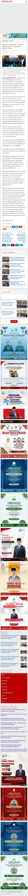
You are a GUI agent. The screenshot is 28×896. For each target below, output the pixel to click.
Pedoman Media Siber (5, 894)
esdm (3, 674)
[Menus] (26, 1)
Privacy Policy (8, 892)
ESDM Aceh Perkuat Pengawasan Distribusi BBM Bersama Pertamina (17, 271)
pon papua (4, 680)
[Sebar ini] (4, 245)
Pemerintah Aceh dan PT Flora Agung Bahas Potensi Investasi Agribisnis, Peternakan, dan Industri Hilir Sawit (7, 237)
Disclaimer (20, 892)
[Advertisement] (14, 18)
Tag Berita (4, 689)
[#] (14, 35)
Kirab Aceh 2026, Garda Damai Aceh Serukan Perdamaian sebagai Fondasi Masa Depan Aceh (8, 305)
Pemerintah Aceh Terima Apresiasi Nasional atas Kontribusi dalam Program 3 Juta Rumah (21, 237)
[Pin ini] (12, 245)
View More (14, 321)
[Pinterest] (20, 227)
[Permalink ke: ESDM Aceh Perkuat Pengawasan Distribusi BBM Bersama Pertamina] (5, 271)
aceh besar (5, 686)
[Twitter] (17, 227)
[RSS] (4, 229)
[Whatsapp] (21, 245)
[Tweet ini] (8, 245)
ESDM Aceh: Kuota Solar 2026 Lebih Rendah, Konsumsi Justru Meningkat (17, 277)
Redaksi (14, 892)
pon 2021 (4, 683)
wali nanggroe (5, 677)
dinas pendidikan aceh (7, 692)
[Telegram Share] (17, 245)
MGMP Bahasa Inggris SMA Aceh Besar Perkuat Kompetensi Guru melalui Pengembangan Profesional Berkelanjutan (17, 266)
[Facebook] (13, 227)
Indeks (2, 892)
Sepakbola (4, 698)
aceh (3, 701)
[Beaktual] (7, 1)
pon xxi (3, 695)
